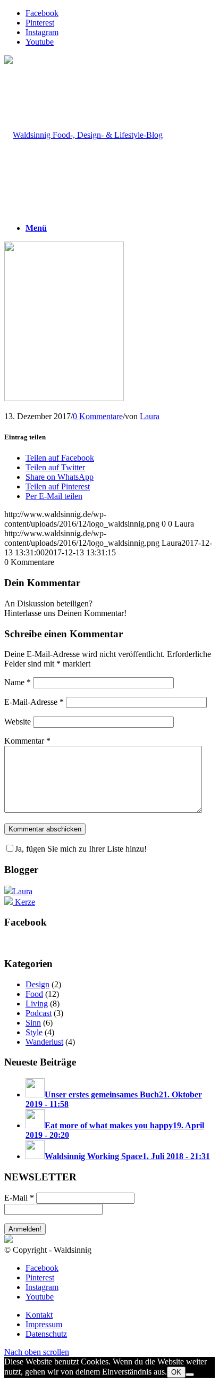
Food (34, 993)
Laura (149, 416)
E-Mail (19, 1197)
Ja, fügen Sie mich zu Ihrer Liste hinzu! (81, 848)
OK (176, 1372)
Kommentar (27, 740)
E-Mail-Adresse (34, 701)
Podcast (39, 1013)
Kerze (24, 901)
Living (37, 1003)
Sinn (33, 1022)
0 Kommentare (98, 416)
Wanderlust (44, 1041)
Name (17, 682)
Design (37, 984)
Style (34, 1032)
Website (17, 721)
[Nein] (190, 1374)
